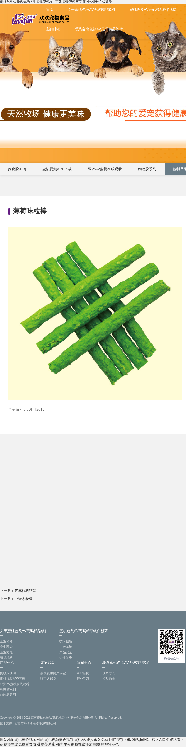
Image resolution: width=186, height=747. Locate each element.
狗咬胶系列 (147, 169)
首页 (50, 10)
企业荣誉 (65, 657)
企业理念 (6, 647)
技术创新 (65, 641)
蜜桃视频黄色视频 (58, 740)
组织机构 (6, 657)
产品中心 (7, 662)
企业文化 (6, 652)
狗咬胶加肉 (17, 169)
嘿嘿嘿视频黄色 (106, 744)
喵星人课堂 (48, 678)
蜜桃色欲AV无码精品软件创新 (153, 10)
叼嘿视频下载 (120, 740)
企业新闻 (83, 673)
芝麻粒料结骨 (25, 591)
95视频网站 (141, 740)
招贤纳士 (108, 678)
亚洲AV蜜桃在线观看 (105, 169)
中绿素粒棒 (24, 599)
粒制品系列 (8, 695)
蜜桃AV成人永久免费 (91, 740)
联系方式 (108, 673)
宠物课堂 (47, 662)
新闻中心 (53, 29)
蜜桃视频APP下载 (57, 169)
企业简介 (6, 641)
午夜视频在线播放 (78, 744)
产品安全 (65, 652)
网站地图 (7, 740)
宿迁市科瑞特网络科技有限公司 (35, 723)
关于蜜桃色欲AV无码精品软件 (91, 10)
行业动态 (83, 678)
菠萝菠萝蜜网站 (50, 744)
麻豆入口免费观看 (165, 740)
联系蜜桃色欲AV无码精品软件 (99, 29)
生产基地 (65, 647)
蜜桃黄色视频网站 (29, 740)
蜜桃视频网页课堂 (53, 673)
